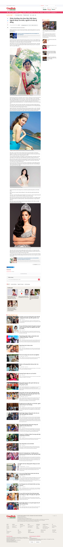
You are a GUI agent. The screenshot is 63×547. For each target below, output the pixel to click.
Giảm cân (19, 533)
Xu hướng (44, 525)
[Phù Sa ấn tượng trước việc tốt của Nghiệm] (13, 358)
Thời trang (19, 531)
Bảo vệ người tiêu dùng (46, 527)
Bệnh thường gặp (22, 525)
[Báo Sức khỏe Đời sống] (44, 9)
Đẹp (38, 12)
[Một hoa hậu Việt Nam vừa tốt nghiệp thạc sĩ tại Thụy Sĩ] (24, 292)
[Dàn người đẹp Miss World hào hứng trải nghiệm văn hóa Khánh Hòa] (13, 427)
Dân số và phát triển (47, 12)
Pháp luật (8, 528)
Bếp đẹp (53, 527)
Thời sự (8, 525)
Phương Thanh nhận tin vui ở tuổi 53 (27, 373)
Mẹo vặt (8, 533)
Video (37, 526)
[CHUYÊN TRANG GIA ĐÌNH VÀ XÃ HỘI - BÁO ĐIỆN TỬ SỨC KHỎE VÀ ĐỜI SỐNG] (11, 9)
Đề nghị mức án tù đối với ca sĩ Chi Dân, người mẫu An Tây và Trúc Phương (29, 404)
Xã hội (10, 12)
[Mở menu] (56, 12)
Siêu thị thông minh (45, 528)
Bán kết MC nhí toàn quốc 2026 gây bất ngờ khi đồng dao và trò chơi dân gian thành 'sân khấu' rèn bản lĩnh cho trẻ (29, 394)
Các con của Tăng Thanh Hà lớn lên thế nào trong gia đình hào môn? (29, 474)
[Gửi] (39, 279)
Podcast (37, 527)
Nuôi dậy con (14, 526)
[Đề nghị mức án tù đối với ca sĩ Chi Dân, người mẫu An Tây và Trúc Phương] (13, 406)
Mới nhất (42, 5)
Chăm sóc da (19, 532)
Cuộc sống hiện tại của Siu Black (26, 443)
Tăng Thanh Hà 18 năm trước (26, 345)
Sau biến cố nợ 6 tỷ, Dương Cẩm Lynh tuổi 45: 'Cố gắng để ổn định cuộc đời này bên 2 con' (29, 317)
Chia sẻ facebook (10, 267)
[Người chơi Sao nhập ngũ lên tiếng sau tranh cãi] (13, 467)
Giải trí (21, 12)
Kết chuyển (42, 532)
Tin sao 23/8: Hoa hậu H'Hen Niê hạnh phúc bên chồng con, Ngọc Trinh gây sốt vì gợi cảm (29, 494)
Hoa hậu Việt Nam (14, 284)
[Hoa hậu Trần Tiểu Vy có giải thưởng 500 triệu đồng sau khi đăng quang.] (25, 225)
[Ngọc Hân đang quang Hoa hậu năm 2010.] (25, 176)
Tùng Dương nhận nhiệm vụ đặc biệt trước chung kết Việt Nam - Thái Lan (29, 336)
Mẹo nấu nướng (54, 526)
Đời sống (8, 526)
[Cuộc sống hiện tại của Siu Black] (13, 447)
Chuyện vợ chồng (14, 525)
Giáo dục (8, 527)
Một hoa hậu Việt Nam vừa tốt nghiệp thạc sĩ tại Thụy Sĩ (24, 297)
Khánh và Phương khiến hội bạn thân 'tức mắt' (28, 365)
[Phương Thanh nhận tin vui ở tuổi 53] (13, 376)
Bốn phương (53, 12)
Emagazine (37, 525)
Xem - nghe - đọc (33, 15)
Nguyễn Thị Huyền (20, 284)
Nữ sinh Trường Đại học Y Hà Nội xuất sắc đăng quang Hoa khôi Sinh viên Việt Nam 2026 (29, 453)
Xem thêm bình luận (23, 273)
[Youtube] (54, 515)
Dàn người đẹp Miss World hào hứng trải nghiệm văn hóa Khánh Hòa (28, 425)
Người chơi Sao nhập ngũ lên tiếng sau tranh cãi (29, 464)
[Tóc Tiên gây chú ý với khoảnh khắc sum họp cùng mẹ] (13, 487)
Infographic (37, 528)
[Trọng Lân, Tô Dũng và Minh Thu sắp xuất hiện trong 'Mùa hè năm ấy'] (13, 437)
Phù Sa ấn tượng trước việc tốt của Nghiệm (29, 354)
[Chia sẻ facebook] (8, 18)
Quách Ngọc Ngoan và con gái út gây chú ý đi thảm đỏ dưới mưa (29, 503)
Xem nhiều (47, 20)
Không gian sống (9, 531)
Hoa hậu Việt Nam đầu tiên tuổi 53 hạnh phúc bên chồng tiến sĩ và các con (12, 297)
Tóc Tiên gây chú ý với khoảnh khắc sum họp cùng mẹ (29, 484)
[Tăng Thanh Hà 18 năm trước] (13, 348)
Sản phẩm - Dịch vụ (30, 12)
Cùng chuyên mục (13, 315)
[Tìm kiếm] (55, 5)
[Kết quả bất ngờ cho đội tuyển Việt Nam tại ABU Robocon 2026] (13, 386)
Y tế (20, 527)
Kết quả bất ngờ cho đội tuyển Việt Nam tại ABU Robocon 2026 (29, 383)
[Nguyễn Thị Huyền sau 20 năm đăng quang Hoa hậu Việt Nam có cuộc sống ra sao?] (35, 292)
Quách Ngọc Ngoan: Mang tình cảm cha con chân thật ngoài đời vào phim (29, 413)
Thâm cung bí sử (14, 527)
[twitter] (13, 267)
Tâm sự (29, 531)
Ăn (34, 12)
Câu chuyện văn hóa (18, 15)
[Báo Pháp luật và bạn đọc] (49, 9)
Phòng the (41, 12)
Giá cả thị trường (45, 526)
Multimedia (24, 12)
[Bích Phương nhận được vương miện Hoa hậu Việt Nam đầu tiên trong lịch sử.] (25, 70)
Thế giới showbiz (26, 15)
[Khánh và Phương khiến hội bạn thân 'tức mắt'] (13, 367)
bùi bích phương (27, 284)
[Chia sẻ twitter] (8, 21)
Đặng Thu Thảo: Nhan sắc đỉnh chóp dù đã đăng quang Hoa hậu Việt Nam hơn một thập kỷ (12, 309)
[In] (8, 27)
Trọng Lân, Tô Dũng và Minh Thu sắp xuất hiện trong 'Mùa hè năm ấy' (29, 435)
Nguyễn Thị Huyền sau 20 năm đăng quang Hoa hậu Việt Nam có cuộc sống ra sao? (34, 298)
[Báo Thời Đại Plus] (53, 9)
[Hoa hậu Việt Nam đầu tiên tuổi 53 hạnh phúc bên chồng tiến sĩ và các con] (13, 292)
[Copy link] (8, 23)
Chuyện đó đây (54, 532)
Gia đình (13, 12)
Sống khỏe (17, 12)
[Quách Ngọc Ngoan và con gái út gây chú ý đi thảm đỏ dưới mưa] (13, 506)
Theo (36, 264)
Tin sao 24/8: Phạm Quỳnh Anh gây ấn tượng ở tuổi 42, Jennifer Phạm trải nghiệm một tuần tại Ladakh (29, 327)
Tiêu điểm (53, 531)
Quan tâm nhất (9, 271)
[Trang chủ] (7, 12)
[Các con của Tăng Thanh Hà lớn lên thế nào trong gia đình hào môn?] (13, 476)
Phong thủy (8, 532)
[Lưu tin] (8, 25)
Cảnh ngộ (42, 531)
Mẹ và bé (21, 526)
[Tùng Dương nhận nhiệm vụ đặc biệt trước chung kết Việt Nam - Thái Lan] (13, 339)
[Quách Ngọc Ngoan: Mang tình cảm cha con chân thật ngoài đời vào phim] (13, 416)
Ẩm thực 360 (54, 525)
